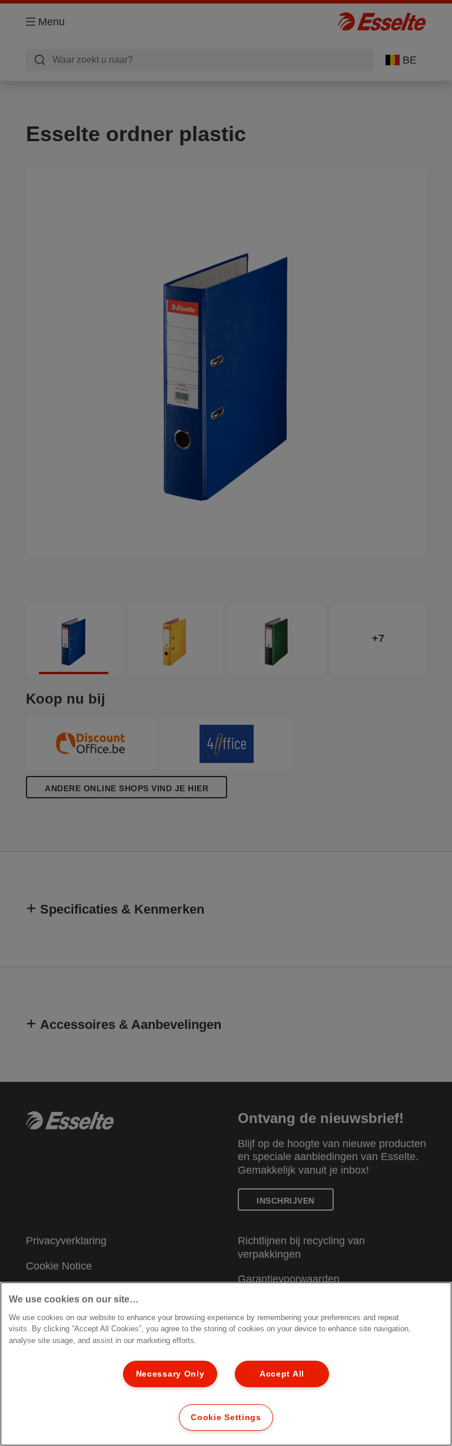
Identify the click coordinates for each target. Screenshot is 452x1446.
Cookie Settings (226, 1417)
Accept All (282, 1373)
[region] (226, 1364)
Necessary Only (170, 1373)
